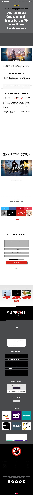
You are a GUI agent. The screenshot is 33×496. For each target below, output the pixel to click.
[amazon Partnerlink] (6, 415)
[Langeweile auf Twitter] (13, 481)
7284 (18, 457)
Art (16, 466)
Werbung (16, 5)
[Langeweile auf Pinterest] (24, 481)
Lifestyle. (25, 1)
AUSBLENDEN (17, 44)
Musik (28, 466)
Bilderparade (5, 464)
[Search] (32, 1)
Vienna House (20, 64)
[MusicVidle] (26, 415)
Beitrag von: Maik (16, 199)
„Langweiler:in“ (22, 385)
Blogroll (5, 476)
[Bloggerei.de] (16, 493)
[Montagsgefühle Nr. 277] (6, 295)
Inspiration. (20, 1)
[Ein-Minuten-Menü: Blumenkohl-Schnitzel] (26, 295)
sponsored (28, 476)
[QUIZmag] (6, 425)
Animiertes (16, 464)
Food (28, 464)
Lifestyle (28, 462)
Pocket (28, 208)
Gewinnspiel (17, 201)
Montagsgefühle (5, 466)
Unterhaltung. (15, 1)
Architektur (16, 465)
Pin (20, 208)
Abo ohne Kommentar (21, 259)
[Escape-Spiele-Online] (26, 425)
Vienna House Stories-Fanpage (19, 98)
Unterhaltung (4, 462)
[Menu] (29, 1)
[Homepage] (5, 1)
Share (13, 208)
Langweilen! (16, 401)
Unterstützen (13, 476)
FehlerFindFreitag (5, 465)
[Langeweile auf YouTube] (20, 481)
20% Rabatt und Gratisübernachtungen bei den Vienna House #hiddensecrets (16, 20)
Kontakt (18, 476)
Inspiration (16, 462)
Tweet (5, 208)
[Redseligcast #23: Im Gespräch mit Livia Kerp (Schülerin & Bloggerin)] (16, 296)
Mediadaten (23, 476)
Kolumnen (28, 465)
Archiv (9, 476)
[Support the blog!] (16, 313)
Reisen (12, 201)
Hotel (21, 201)
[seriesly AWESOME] (16, 415)
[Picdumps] (16, 425)
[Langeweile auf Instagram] (16, 481)
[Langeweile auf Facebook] (9, 481)
